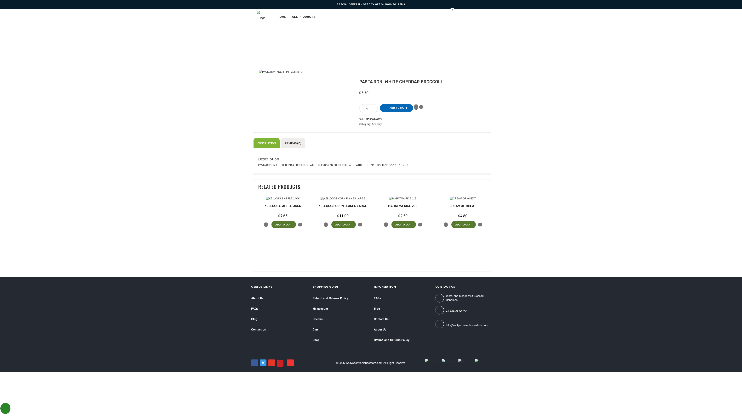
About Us (257, 298)
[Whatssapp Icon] (5, 408)
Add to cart (399, 107)
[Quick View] (269, 224)
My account (320, 308)
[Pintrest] (280, 363)
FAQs (254, 308)
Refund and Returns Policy (330, 298)
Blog (254, 319)
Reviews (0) (293, 143)
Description (266, 143)
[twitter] (263, 362)
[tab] (267, 143)
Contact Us (258, 329)
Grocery (377, 124)
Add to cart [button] (283, 224)
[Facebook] (254, 362)
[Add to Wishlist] (416, 107)
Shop (316, 340)
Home (282, 17)
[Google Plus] (271, 362)
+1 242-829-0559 (456, 311)
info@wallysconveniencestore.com (467, 325)
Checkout (319, 319)
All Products (303, 17)
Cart (315, 329)
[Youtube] (290, 362)
